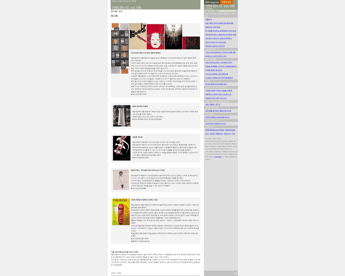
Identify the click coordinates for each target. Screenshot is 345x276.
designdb (218, 157)
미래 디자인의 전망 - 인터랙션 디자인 (218, 62)
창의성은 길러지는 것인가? (215, 46)
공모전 (212, 134)
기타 (233, 134)
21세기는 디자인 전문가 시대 (215, 56)
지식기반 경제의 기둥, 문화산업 (216, 74)
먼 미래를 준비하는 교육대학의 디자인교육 (220, 31)
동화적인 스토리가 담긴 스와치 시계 (218, 94)
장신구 (217, 104)
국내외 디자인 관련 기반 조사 (215, 98)
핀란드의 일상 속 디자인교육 (215, 42)
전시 (207, 134)
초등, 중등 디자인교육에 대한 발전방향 (219, 23)
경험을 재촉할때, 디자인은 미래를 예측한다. (221, 66)
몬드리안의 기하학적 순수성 (215, 124)
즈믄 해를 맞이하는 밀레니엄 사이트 (218, 111)
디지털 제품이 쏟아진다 (213, 70)
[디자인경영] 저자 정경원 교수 (216, 84)
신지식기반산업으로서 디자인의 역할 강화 (220, 52)
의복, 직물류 (209, 104)
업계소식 (227, 134)
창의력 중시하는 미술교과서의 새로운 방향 (220, 34)
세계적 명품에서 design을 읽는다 (217, 117)
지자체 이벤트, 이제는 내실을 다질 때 (218, 90)
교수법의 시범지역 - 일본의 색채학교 (218, 38)
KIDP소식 (219, 134)
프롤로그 (208, 19)
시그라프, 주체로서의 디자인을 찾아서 (219, 78)
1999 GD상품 (230, 130)
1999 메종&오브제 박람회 (214, 130)
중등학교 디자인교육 (212, 27)
